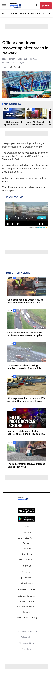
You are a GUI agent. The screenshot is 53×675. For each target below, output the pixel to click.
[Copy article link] (19, 67)
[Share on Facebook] (11, 67)
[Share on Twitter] (15, 67)
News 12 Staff (8, 59)
